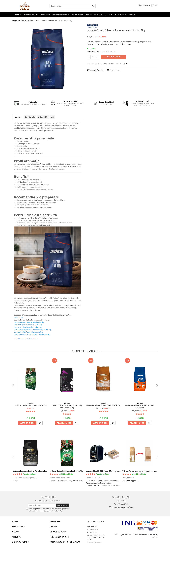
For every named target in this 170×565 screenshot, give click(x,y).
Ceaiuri (16, 531)
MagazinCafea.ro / (20, 20)
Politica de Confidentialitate (51, 511)
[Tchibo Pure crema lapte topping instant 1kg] (140, 453)
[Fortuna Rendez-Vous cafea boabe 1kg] (30, 379)
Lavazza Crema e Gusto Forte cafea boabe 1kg (139, 406)
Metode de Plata (58, 531)
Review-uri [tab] (43, 117)
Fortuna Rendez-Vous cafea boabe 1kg (30, 405)
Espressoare (18, 526)
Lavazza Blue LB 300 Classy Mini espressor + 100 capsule (110, 471)
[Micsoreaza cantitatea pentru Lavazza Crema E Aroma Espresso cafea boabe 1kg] (89, 57)
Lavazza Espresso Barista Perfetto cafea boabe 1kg (34, 471)
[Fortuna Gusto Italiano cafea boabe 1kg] (67, 453)
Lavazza (67, 403)
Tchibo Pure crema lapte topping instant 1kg (141, 471)
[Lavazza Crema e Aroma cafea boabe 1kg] (103, 379)
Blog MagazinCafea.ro (125, 14)
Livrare (53, 526)
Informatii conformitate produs (25, 338)
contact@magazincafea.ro (123, 507)
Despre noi (55, 521)
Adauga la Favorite (96, 70)
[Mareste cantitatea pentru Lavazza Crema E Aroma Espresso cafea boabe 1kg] (97, 57)
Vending (16, 537)
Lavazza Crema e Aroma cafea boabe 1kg (103, 405)
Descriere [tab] (17, 117)
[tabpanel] (47, 59)
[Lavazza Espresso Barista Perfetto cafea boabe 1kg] (30, 453)
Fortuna (30, 403)
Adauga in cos (114, 57)
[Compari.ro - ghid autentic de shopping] (21, 555)
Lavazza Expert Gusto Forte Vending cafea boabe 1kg (67, 406)
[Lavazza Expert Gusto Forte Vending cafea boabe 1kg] (67, 379)
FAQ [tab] (52, 117)
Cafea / (31, 20)
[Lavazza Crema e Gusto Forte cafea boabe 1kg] (140, 379)
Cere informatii (115, 70)
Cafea (15, 521)
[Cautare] (93, 6)
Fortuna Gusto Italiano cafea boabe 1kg (66, 471)
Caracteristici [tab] (30, 117)
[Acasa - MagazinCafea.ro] (24, 6)
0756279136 (123, 504)
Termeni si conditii (59, 537)
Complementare (20, 542)
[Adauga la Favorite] (40, 423)
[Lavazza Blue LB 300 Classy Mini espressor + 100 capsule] (103, 453)
